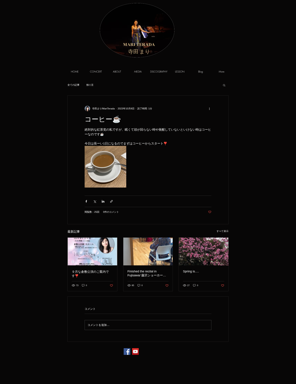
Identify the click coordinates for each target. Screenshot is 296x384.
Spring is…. (191, 271)
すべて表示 (223, 231)
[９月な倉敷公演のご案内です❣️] (92, 251)
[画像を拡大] (105, 167)
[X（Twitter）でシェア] (94, 201)
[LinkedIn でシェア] (103, 201)
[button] (224, 85)
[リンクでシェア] (111, 201)
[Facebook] (127, 351)
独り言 (90, 84)
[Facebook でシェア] (86, 201)
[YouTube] (135, 351)
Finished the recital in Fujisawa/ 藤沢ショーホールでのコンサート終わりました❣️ (146, 273)
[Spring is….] (203, 251)
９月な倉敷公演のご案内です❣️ (90, 274)
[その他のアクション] (209, 108)
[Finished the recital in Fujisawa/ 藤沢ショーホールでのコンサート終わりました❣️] (148, 251)
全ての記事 (73, 84)
